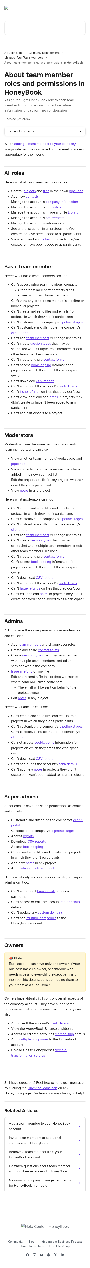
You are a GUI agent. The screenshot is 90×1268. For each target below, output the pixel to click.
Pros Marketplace (32, 1246)
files (46, 191)
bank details (68, 386)
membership (70, 902)
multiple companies (41, 918)
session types (40, 343)
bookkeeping (41, 365)
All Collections (13, 52)
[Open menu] (82, 7)
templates (53, 207)
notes (45, 239)
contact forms (53, 359)
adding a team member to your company (45, 144)
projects (29, 191)
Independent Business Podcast (61, 1241)
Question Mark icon (42, 1088)
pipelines (76, 191)
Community (15, 1241)
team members (37, 338)
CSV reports (45, 381)
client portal (20, 333)
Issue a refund (22, 671)
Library (73, 212)
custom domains (50, 912)
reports (28, 836)
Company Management (44, 52)
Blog (31, 1241)
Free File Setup (59, 1246)
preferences (55, 218)
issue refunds (30, 391)
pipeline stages (71, 322)
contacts (32, 196)
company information (62, 202)
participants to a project (36, 868)
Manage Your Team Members (23, 57)
